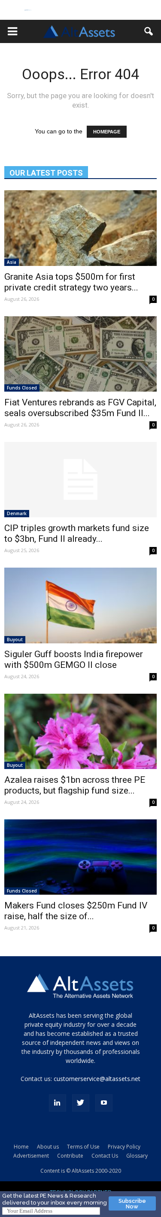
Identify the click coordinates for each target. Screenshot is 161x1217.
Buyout (15, 639)
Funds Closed (22, 388)
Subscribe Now (132, 1204)
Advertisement (31, 1155)
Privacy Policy (124, 1146)
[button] (12, 31)
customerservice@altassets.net (97, 1079)
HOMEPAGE (106, 131)
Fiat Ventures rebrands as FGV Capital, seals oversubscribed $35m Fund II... (80, 407)
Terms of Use (83, 1146)
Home (21, 1146)
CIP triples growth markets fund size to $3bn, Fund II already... (76, 533)
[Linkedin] (57, 1103)
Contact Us (104, 1155)
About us (48, 1146)
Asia (11, 262)
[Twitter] (80, 1103)
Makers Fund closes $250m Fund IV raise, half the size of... (75, 910)
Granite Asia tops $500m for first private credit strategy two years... (71, 282)
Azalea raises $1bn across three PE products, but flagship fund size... (74, 785)
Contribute (70, 1155)
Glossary (137, 1155)
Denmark (17, 513)
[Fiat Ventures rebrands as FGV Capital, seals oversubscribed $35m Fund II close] (80, 354)
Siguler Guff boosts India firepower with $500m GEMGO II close (73, 659)
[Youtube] (103, 1103)
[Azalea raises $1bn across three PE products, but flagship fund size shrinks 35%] (80, 731)
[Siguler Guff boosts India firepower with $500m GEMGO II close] (80, 605)
